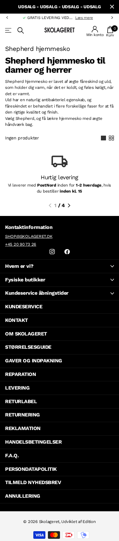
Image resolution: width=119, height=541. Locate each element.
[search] (20, 30)
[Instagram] (52, 252)
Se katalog (8, 31)
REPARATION (20, 374)
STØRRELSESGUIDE (28, 347)
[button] (7, 18)
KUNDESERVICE (23, 307)
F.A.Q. (12, 455)
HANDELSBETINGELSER (33, 442)
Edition (89, 521)
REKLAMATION (23, 428)
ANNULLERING (22, 496)
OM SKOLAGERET (26, 334)
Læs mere (72, 17)
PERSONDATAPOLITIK (31, 469)
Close (112, 7)
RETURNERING (22, 415)
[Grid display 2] (111, 138)
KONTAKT (16, 320)
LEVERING (17, 388)
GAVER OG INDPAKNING (33, 361)
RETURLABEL (21, 401)
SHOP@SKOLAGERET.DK (28, 236)
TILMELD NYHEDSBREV (33, 482)
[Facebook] (67, 252)
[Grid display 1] (103, 138)
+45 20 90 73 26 (20, 244)
